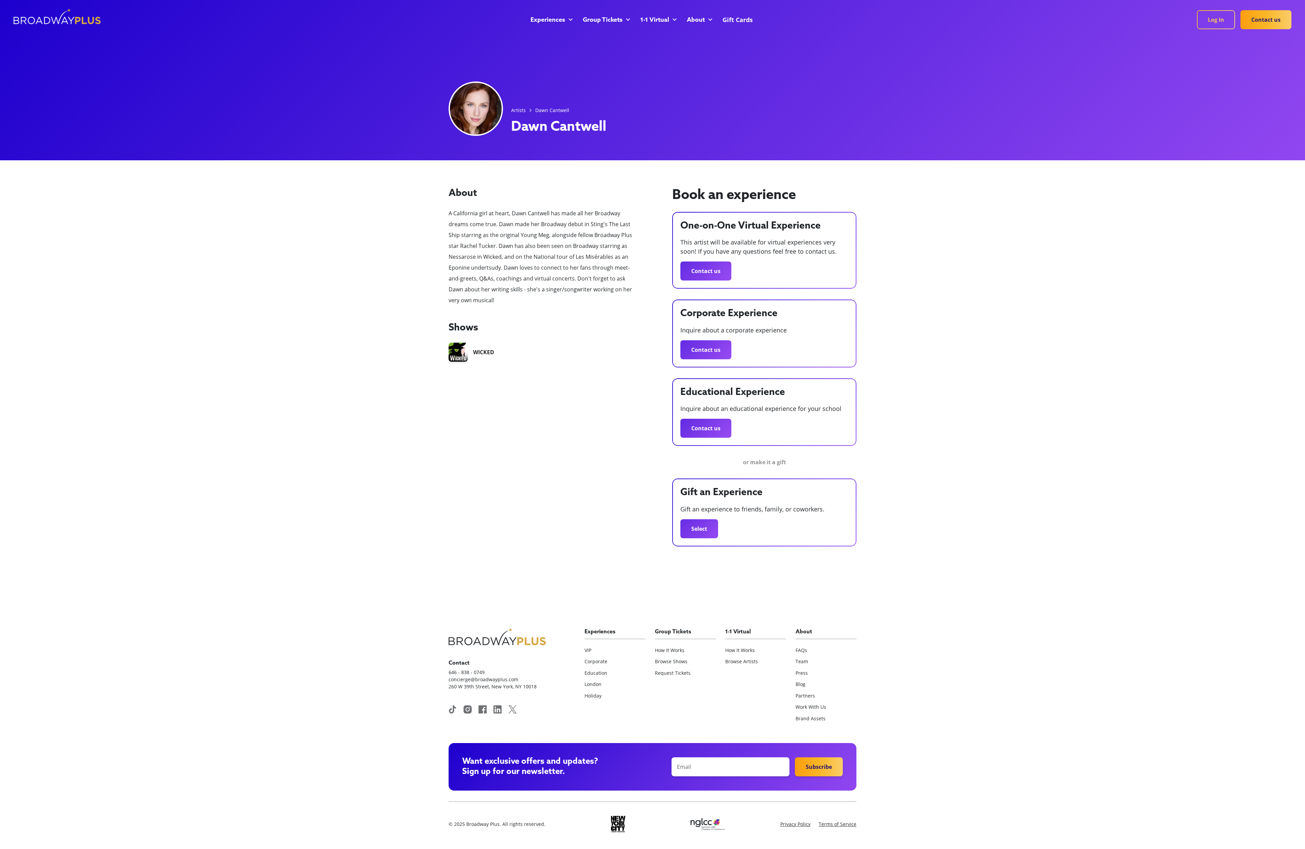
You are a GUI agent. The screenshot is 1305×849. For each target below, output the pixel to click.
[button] (551, 20)
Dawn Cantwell (552, 110)
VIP (588, 650)
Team (802, 661)
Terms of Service (837, 824)
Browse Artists (741, 661)
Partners (805, 695)
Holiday (593, 695)
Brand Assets (810, 718)
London (593, 684)
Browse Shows (671, 661)
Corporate (596, 661)
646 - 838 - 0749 (467, 672)
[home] (57, 16)
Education (596, 673)
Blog (800, 684)
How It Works (669, 650)
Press (802, 673)
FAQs (801, 650)
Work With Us (811, 707)
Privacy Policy (795, 824)
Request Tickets (673, 673)
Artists (518, 110)
